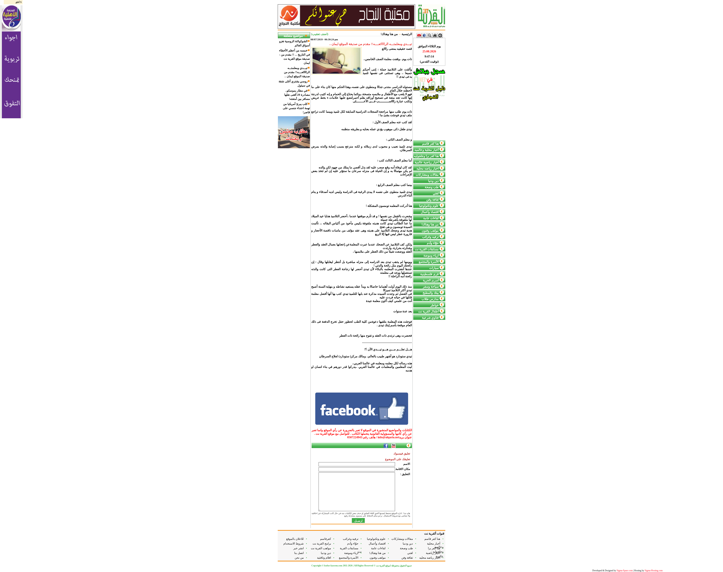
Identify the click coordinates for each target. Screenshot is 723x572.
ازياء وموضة (353, 552)
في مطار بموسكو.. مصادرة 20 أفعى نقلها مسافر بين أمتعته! (297, 94)
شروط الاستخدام (295, 543)
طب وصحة (408, 548)
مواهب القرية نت (322, 548)
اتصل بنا (300, 552)
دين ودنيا (409, 543)
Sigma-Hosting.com (654, 570)
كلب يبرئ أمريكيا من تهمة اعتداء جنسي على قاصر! (296, 108)
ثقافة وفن (408, 557)
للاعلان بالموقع (296, 538)
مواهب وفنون (379, 557)
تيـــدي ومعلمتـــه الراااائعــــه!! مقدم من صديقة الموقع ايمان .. (297, 72)
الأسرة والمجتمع (350, 557)
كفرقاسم (327, 538)
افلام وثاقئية (325, 557)
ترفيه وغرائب (352, 538)
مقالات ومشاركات (403, 538)
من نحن (301, 557)
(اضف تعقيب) (319, 34)
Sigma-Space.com (625, 570)
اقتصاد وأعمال (379, 543)
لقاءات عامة (380, 548)
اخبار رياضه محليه (431, 557)
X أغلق (18, 2)
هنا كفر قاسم (433, 538)
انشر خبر (300, 548)
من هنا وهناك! (389, 34)
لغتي (411, 552)
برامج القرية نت (323, 543)
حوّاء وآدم (354, 543)
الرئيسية (407, 34)
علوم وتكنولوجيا (378, 538)
